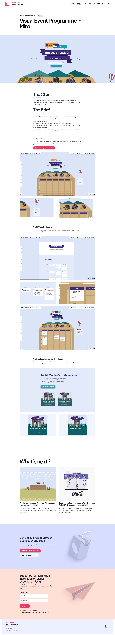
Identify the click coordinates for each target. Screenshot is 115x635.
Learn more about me (29, 555)
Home (72, 3)
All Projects (92, 3)
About (108, 3)
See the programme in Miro (44, 148)
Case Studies (101, 3)
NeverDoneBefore (41, 100)
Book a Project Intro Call (30, 550)
